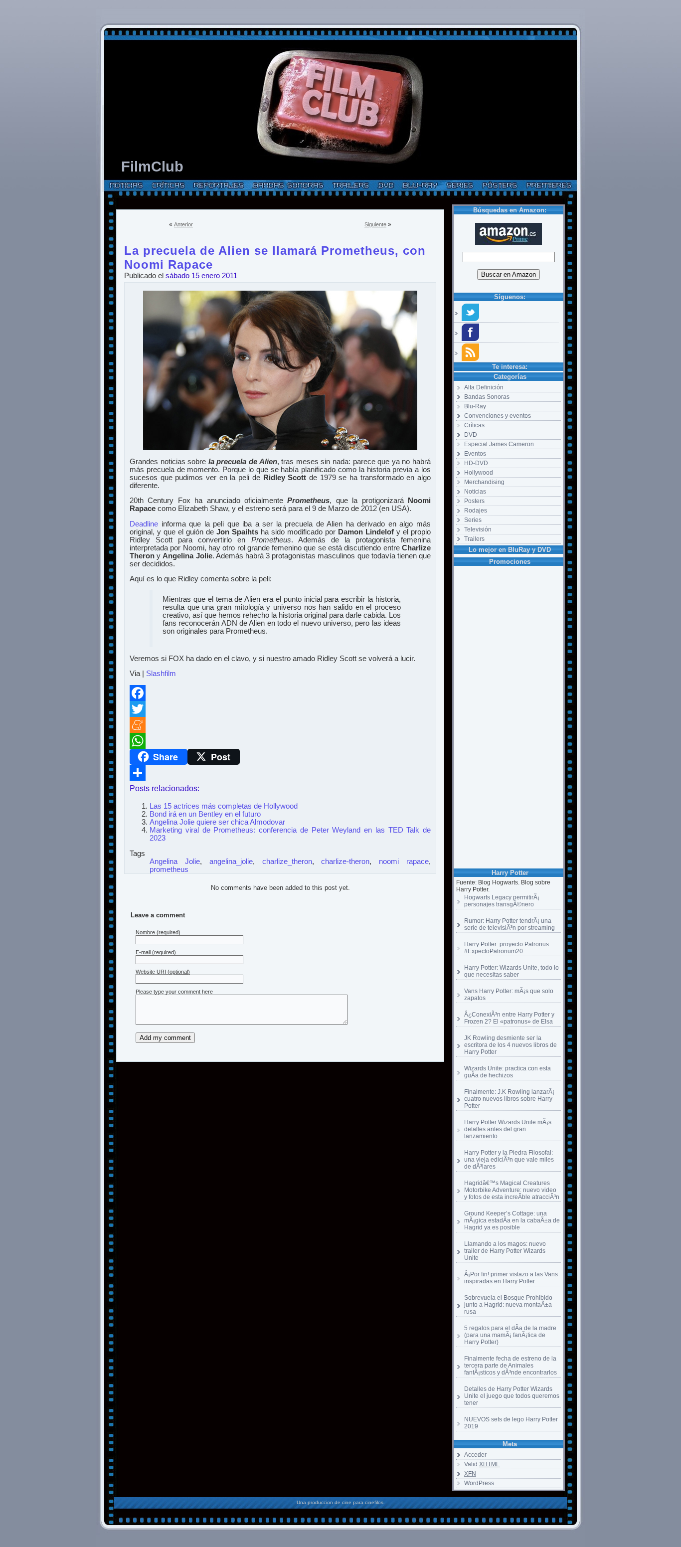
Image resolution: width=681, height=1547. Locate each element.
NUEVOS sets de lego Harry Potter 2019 (511, 1423)
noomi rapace (404, 861)
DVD (470, 434)
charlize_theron (287, 861)
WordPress (479, 1483)
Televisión (478, 529)
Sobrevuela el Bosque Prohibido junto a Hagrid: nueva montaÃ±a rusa (508, 1304)
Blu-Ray (475, 406)
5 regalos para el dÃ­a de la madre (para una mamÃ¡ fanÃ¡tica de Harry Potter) (510, 1335)
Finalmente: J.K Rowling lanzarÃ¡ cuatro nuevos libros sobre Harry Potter (509, 1098)
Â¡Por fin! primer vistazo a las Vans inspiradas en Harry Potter (511, 1278)
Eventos (475, 453)
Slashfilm (161, 674)
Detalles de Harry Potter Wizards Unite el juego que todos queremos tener (511, 1395)
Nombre (145, 932)
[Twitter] (280, 709)
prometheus (169, 869)
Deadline (144, 524)
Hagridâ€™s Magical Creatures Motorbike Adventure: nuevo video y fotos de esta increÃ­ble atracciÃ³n (511, 1190)
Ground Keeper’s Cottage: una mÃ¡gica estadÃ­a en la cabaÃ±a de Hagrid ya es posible (512, 1220)
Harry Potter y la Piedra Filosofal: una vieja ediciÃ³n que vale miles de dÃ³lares (509, 1159)
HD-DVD (476, 463)
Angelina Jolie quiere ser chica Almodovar (217, 822)
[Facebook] (280, 693)
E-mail (143, 952)
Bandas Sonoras (487, 396)
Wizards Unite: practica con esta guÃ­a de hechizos (507, 1072)
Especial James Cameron (499, 444)
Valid (482, 1464)
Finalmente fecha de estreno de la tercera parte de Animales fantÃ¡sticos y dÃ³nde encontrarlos (510, 1365)
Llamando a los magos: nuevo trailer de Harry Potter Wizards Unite (505, 1250)
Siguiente (375, 224)
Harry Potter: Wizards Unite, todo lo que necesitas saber (511, 971)
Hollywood (478, 472)
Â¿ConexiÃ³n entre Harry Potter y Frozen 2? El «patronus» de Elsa (509, 1018)
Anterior (183, 224)
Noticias (475, 491)
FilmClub (152, 166)
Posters (474, 501)
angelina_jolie (231, 861)
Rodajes (475, 510)
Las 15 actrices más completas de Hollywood (224, 806)
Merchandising (484, 482)
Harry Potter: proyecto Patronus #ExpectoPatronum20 (506, 948)
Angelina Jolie (175, 861)
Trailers (474, 538)
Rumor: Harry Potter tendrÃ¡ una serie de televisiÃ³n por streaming (509, 924)
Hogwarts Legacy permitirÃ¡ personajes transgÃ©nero (501, 901)
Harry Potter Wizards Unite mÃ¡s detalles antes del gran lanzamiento (507, 1129)
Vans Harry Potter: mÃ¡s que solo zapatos (508, 995)
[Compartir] (280, 773)
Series (473, 519)
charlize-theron (345, 861)
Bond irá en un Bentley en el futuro (205, 814)
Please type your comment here (174, 992)
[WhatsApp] (280, 741)
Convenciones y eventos (497, 415)
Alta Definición (484, 387)
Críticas (474, 425)
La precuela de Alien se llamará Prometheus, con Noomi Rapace (275, 249)
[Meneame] (280, 725)
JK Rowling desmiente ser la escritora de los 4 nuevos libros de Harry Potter (510, 1044)
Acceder (475, 1454)
